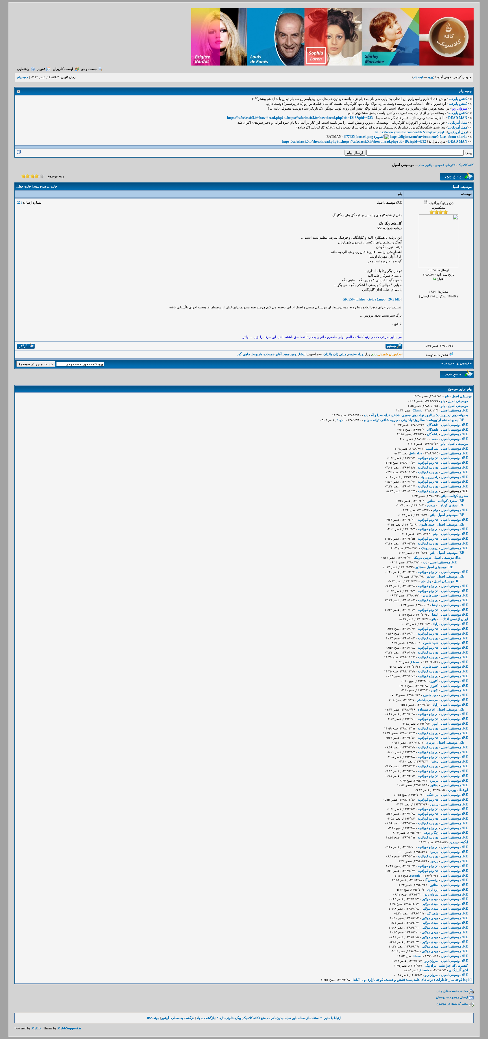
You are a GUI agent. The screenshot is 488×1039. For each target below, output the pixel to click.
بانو (447, 396)
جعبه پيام (22, 77)
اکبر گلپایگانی (458, 970)
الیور (435, 723)
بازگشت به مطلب (182, 1018)
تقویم (41, 69)
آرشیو (165, 1018)
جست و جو (89, 69)
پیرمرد (430, 742)
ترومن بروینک (429, 548)
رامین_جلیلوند (429, 477)
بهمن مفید (290, 354)
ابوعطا (463, 790)
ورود (430, 77)
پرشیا (435, 761)
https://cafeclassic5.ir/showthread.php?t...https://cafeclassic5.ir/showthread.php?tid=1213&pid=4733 (300, 118)
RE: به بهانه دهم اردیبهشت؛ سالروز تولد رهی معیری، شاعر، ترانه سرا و (413, 420)
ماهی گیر (243, 354)
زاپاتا (435, 624)
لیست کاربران (63, 69)
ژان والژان (330, 354)
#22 (19, 202)
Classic (417, 410)
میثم (343, 354)
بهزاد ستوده (356, 354)
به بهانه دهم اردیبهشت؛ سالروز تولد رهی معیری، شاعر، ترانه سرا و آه (419, 415)
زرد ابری (432, 889)
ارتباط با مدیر (332, 1018)
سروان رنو (431, 894)
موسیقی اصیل (462, 396)
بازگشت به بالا (206, 1018)
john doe (416, 453)
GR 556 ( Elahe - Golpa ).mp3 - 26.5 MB (371, 299)
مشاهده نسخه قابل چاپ (452, 991)
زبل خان (426, 581)
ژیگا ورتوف (431, 832)
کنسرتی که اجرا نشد (453, 966)
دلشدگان (432, 424)
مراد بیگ (430, 965)
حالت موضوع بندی (45, 186)
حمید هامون (427, 524)
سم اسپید (432, 448)
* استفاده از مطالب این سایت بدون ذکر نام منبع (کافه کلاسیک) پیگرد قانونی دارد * (269, 1018)
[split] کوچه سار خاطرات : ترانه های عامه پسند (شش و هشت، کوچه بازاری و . (417, 980)
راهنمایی (23, 69)
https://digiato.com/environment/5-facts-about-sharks (428, 137)
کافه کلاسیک (466, 165)
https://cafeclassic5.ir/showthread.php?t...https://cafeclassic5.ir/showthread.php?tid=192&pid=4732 (354, 141)
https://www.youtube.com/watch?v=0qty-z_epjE (410, 132)
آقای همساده (272, 354)
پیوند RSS (153, 1018)
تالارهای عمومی (445, 165)
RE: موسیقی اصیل (454, 410)
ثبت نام (418, 77)
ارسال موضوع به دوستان (452, 997)
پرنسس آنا (431, 880)
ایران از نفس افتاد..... (453, 619)
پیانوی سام (425, 165)
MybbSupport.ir (69, 1028)
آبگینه (464, 842)
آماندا (356, 979)
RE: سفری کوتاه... (451, 501)
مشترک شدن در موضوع (452, 1003)
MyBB (36, 1028)
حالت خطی (23, 186)
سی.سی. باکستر (427, 700)
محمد (434, 439)
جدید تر (449, 363)
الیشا (302, 354)
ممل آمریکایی (457, 123)
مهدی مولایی (430, 899)
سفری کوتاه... (458, 496)
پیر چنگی (432, 794)
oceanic (415, 875)
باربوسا (257, 354)
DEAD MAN (457, 118)
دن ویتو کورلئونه (428, 457)
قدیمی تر (462, 363)
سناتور (431, 500)
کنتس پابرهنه (458, 99)
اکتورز (434, 681)
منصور (431, 505)
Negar (340, 420)
